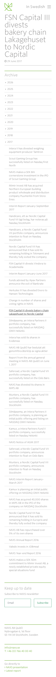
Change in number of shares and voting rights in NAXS (27, 302)
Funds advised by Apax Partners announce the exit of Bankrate (27, 282)
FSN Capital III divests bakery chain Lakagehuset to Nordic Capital (29, 312)
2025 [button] (10, 89)
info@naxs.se (12, 647)
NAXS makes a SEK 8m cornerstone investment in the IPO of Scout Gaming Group (28, 175)
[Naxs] (8, 7)
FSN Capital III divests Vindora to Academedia (27, 265)
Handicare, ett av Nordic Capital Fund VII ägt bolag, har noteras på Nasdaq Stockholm (28, 219)
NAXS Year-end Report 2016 (25, 553)
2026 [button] (10, 82)
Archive (11, 75)
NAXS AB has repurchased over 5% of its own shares (27, 532)
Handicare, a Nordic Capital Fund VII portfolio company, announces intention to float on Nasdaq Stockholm (28, 234)
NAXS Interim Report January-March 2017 (26, 481)
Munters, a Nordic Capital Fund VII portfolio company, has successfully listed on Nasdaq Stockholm (28, 400)
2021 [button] (10, 115)
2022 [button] (10, 108)
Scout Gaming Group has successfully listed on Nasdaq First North (28, 162)
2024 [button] (10, 95)
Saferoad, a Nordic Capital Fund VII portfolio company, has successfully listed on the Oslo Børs (29, 375)
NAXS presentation (16, 667)
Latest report (13, 670)
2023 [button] (10, 102)
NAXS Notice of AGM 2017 (24, 442)
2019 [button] (10, 128)
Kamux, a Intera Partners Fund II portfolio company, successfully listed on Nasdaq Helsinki (27, 432)
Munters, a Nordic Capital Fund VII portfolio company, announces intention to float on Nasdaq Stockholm (28, 467)
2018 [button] (10, 135)
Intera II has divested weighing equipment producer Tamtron (26, 150)
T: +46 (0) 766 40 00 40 (18, 651)
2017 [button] (10, 141)
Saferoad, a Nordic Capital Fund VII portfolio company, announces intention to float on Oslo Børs (29, 452)
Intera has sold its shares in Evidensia (24, 339)
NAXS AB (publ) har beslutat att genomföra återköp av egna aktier (28, 349)
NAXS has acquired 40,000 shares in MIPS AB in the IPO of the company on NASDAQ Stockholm (28, 503)
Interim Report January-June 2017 (28, 273)
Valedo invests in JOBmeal (24, 546)
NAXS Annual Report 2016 (24, 540)
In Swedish (35, 7)
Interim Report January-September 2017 (29, 208)
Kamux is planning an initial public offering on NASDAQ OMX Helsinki (29, 491)
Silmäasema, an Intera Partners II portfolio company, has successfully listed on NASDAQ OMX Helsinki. (27, 325)
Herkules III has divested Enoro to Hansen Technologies (28, 292)
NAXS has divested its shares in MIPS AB (27, 386)
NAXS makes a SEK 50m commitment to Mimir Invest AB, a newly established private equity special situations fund (28, 565)
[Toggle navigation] (48, 7)
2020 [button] (10, 122)
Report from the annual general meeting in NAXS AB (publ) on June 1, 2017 (29, 361)
